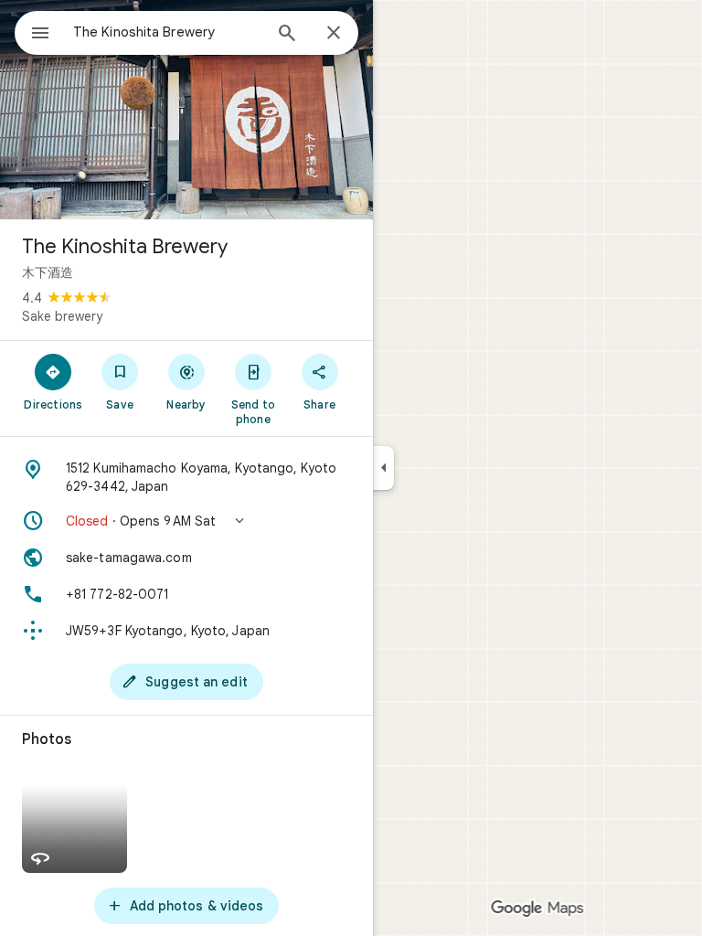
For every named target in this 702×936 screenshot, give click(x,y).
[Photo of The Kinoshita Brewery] (186, 109)
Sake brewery (62, 316)
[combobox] (167, 32)
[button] (186, 521)
